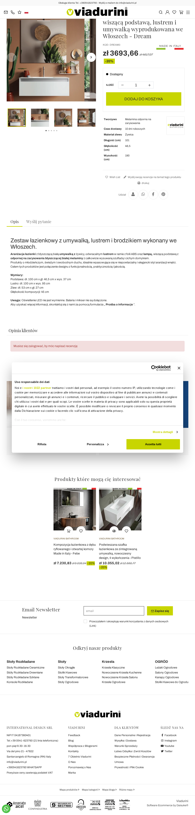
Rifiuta (42, 444)
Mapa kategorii (90, 789)
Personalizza (95, 444)
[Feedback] (20, 12)
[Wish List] (81, 530)
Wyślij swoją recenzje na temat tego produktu (154, 177)
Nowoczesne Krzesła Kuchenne (121, 672)
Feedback (74, 735)
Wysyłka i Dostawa (125, 740)
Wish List (114, 177)
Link (92, 625)
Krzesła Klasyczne (113, 667)
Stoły (62, 662)
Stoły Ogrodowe (68, 682)
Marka (72, 772)
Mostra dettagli (163, 432)
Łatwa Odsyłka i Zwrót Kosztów (132, 751)
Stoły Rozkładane (21, 662)
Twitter (168, 751)
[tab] (14, 222)
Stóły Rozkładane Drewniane (25, 672)
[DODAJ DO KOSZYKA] (68, 530)
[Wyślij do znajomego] (133, 194)
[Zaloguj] (167, 12)
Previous (11, 57)
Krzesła (108, 662)
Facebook (170, 735)
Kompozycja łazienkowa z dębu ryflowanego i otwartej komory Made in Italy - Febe (75, 549)
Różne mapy (126, 789)
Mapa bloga (108, 789)
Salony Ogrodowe (166, 672)
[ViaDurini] (97, 11)
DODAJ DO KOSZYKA (143, 99)
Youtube (169, 746)
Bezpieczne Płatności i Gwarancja (134, 756)
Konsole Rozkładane (20, 682)
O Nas (72, 762)
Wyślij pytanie (38, 221)
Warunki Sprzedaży (125, 746)
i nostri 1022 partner (36, 387)
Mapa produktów (69, 789)
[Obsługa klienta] (13, 12)
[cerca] (161, 12)
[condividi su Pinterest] (163, 194)
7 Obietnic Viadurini (79, 756)
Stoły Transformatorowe (73, 677)
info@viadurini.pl (17, 762)
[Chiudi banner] (179, 368)
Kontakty (73, 751)
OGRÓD (161, 662)
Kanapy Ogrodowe (167, 677)
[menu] (188, 12)
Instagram (170, 740)
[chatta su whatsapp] (6, 808)
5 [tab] (60, 133)
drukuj (145, 183)
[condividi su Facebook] (153, 194)
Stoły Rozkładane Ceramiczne (25, 667)
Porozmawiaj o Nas (79, 767)
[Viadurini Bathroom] (175, 125)
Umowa (119, 762)
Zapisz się (161, 611)
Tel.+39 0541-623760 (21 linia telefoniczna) (32, 740)
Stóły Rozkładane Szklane (23, 677)
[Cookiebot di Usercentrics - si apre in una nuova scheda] (154, 368)
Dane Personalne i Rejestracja (132, 735)
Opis (14, 221)
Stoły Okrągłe (66, 667)
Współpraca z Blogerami (82, 746)
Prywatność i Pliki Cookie (129, 767)
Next (91, 57)
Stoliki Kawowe (67, 672)
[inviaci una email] (6, 12)
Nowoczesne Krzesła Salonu (120, 677)
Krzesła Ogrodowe (113, 682)
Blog (71, 740)
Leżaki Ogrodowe (166, 667)
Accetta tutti (153, 444)
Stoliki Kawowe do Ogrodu (171, 682)
